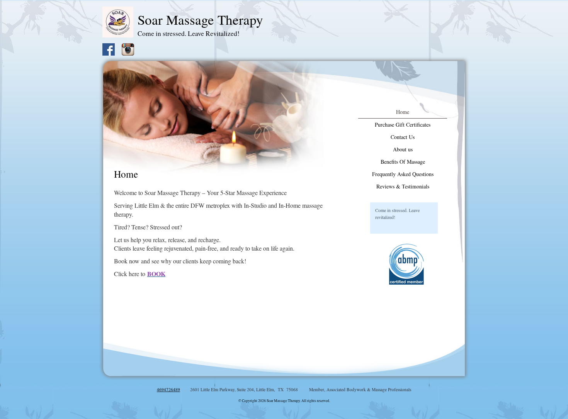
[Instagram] (130, 48)
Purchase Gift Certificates (402, 124)
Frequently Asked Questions (403, 174)
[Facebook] (111, 48)
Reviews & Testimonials (402, 186)
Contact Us (403, 137)
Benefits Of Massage (403, 161)
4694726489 (168, 389)
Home (402, 111)
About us (403, 149)
